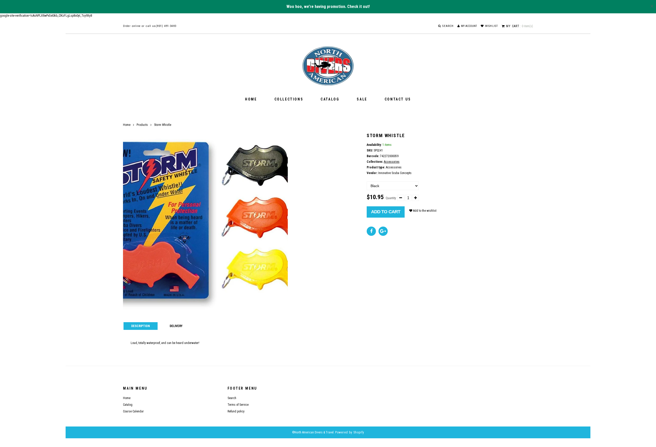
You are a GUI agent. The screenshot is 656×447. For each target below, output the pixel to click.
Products (142, 125)
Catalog (330, 99)
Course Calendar (133, 411)
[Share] (371, 231)
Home (251, 99)
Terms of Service (238, 405)
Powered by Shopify (349, 432)
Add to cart (385, 211)
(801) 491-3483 (166, 26)
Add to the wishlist (424, 210)
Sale (362, 99)
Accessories (391, 162)
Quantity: (391, 198)
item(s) (519, 26)
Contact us (398, 99)
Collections (288, 99)
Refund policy (236, 411)
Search (232, 398)
